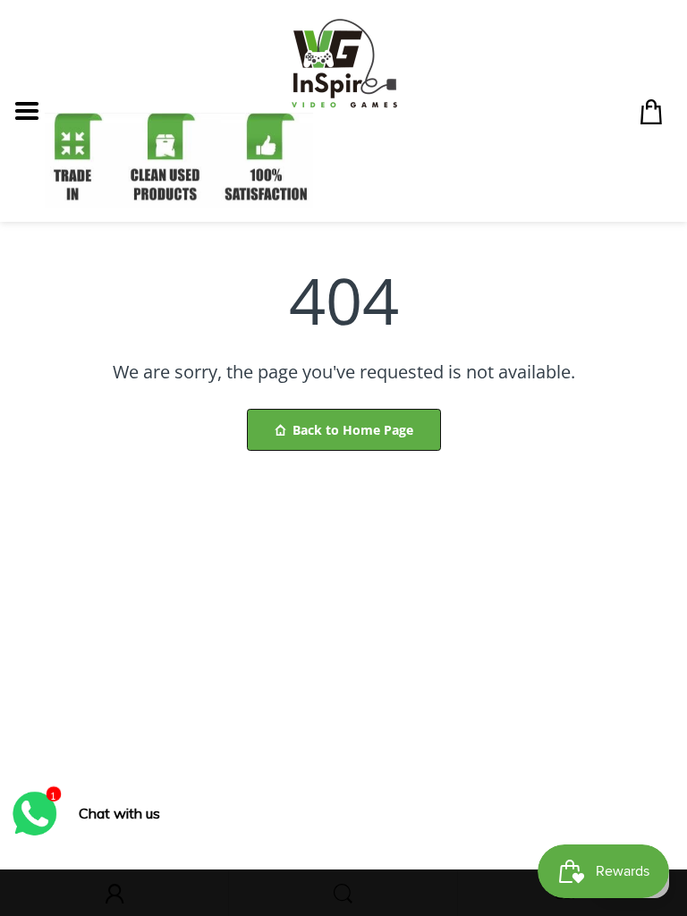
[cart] (656, 111)
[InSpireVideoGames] (344, 61)
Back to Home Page (353, 429)
